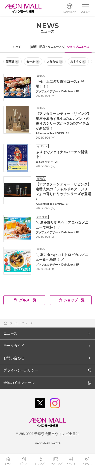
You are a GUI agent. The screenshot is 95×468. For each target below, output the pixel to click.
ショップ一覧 (74, 300)
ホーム (13, 323)
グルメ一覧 (27, 300)
